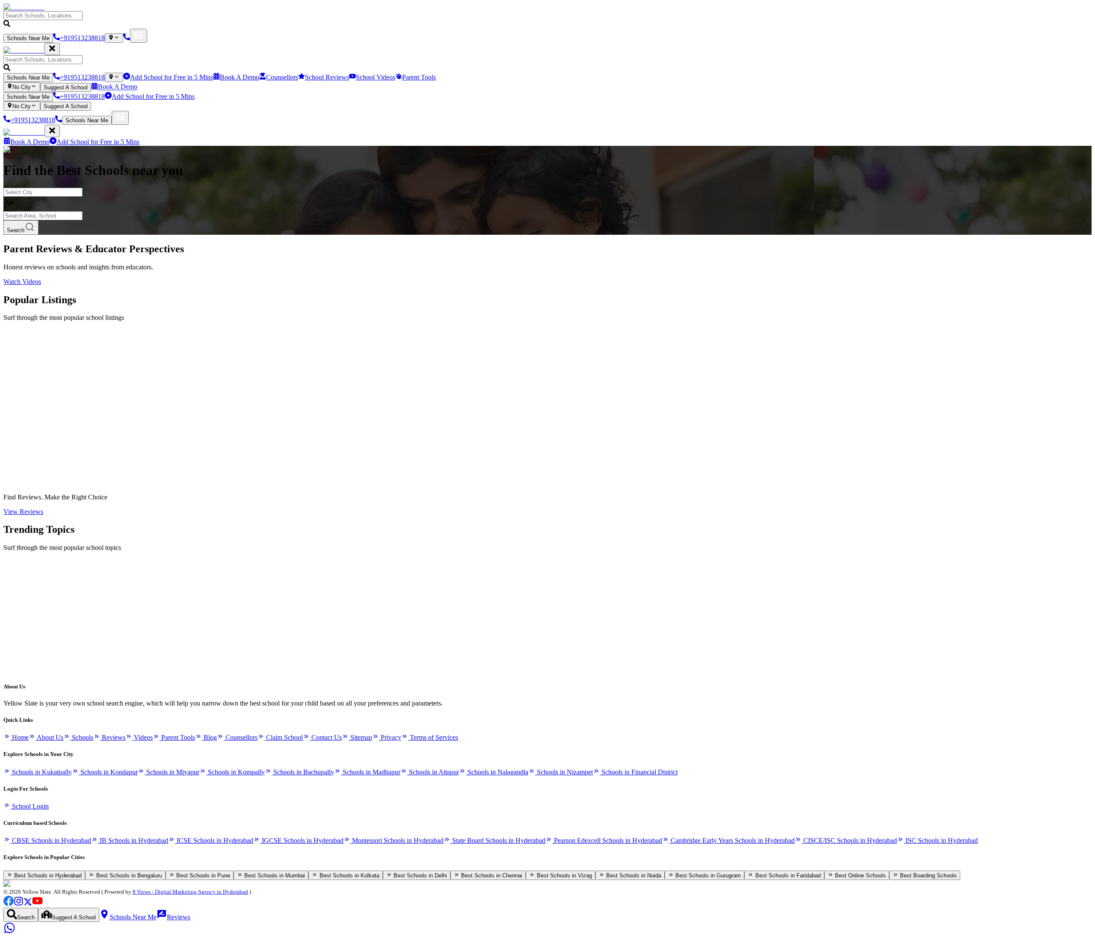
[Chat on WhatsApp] (9, 931)
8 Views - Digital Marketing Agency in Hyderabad (190, 892)
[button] (547, 20)
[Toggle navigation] (138, 36)
